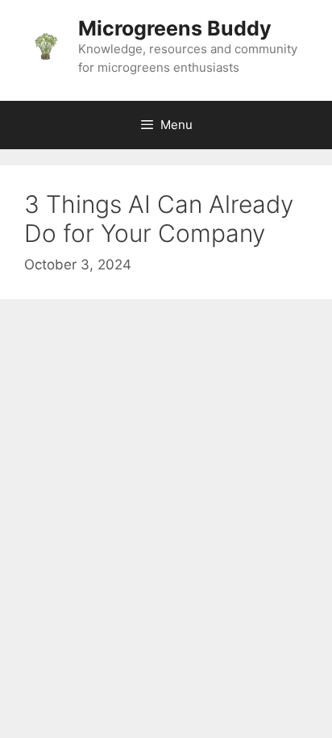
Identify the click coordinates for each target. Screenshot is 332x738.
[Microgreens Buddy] (45, 45)
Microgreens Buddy (175, 28)
